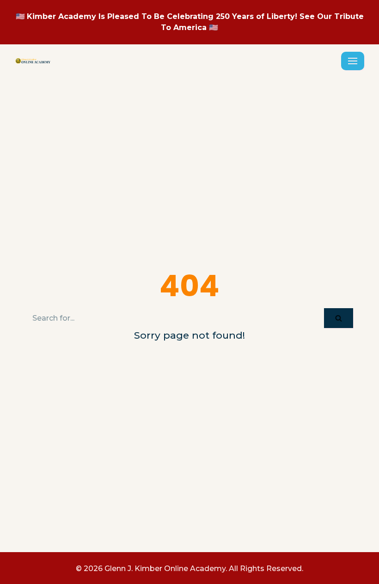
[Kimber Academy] (33, 61)
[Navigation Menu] (352, 61)
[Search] (338, 318)
